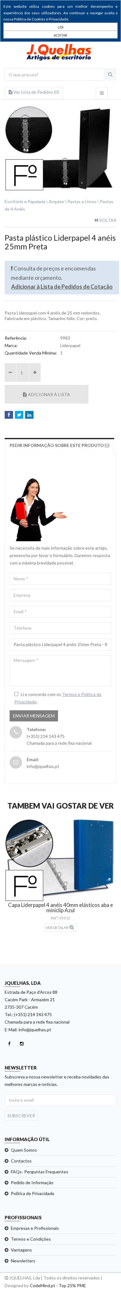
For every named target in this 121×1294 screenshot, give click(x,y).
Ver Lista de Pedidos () (35, 92)
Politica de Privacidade (32, 1193)
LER (61, 27)
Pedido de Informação (32, 1182)
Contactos (21, 1160)
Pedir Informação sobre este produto (57, 445)
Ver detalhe (57, 927)
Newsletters (23, 1260)
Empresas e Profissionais (35, 1228)
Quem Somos (24, 1150)
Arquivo (56, 201)
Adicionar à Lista (49, 394)
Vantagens (21, 1249)
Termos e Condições (31, 1239)
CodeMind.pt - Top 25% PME (58, 1285)
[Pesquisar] (110, 74)
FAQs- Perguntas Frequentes (39, 1171)
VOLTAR (107, 220)
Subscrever (21, 1115)
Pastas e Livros (81, 201)
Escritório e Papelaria (25, 201)
